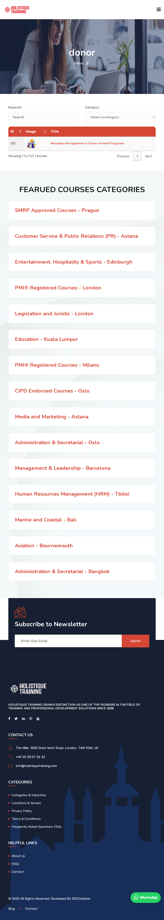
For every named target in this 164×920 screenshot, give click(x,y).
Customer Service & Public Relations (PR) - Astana (76, 236)
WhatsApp (149, 897)
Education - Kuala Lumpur (46, 339)
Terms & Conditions (26, 819)
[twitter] (16, 719)
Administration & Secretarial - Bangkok (62, 571)
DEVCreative (81, 899)
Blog (11, 909)
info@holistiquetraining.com (36, 766)
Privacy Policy (22, 811)
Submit (135, 641)
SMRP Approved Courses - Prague (57, 210)
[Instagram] (30, 719)
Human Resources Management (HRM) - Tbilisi (72, 494)
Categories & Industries (29, 795)
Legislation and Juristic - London (54, 313)
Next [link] (148, 156)
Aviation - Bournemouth (44, 545)
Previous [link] (123, 156)
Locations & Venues (26, 803)
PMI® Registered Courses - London (58, 287)
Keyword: (15, 107)
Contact (18, 872)
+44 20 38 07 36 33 (30, 757)
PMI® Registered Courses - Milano (57, 365)
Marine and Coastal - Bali (45, 519)
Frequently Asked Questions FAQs (37, 827)
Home (78, 63)
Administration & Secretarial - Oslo (57, 442)
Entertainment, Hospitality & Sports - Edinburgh (73, 261)
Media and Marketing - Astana (51, 416)
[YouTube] (38, 719)
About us (18, 856)
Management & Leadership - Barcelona (62, 468)
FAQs (15, 864)
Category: (92, 107)
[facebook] (9, 719)
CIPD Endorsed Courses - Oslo (52, 390)
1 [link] (137, 156)
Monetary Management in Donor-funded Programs (87, 143)
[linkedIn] (23, 719)
